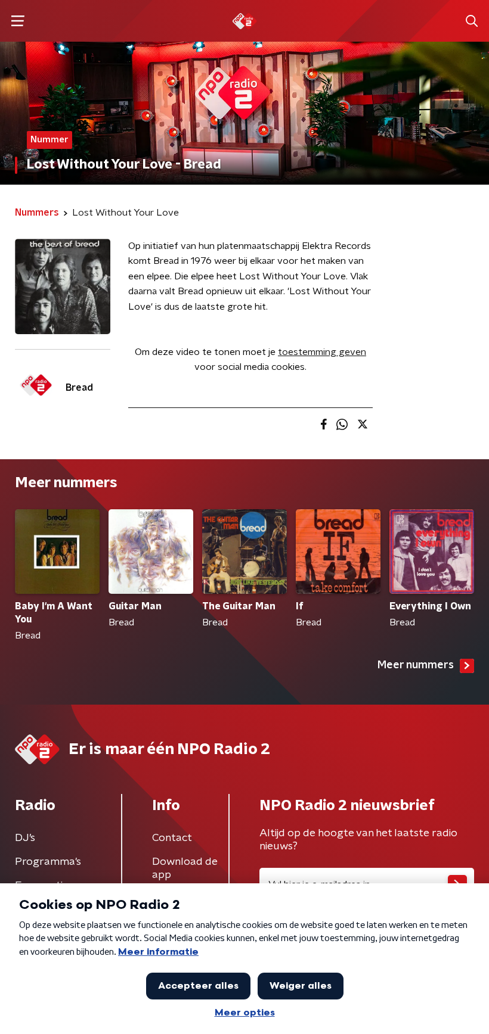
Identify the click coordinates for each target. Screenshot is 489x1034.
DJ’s (25, 838)
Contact (172, 838)
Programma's (48, 862)
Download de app (185, 868)
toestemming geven (322, 352)
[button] (17, 21)
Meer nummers (415, 665)
